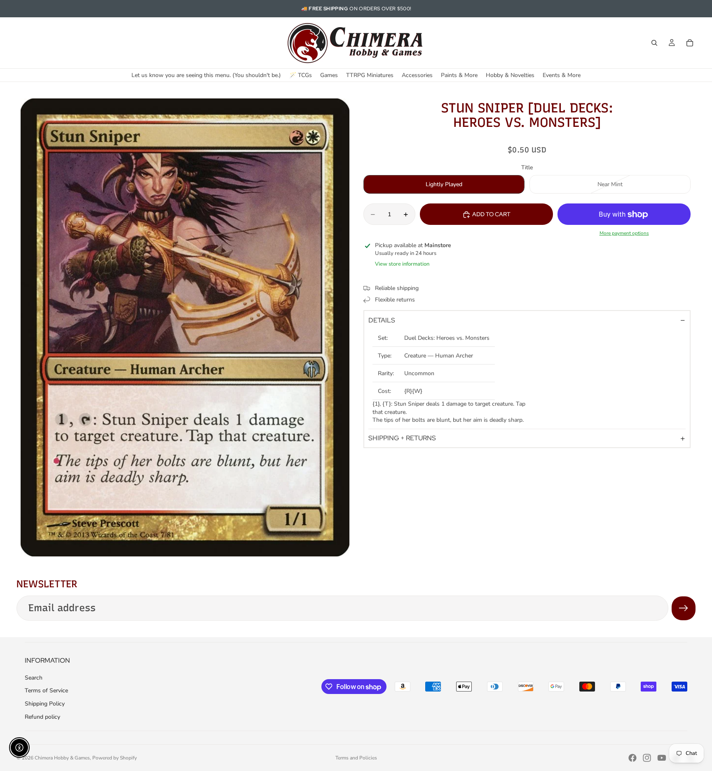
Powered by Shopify (114, 758)
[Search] (654, 43)
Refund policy (42, 717)
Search (33, 678)
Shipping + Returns (402, 438)
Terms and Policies (356, 758)
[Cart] (690, 43)
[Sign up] (684, 608)
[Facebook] (632, 758)
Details (381, 320)
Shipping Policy (45, 704)
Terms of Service (46, 690)
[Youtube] (662, 758)
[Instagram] (647, 758)
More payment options (624, 233)
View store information (402, 264)
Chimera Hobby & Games (62, 758)
